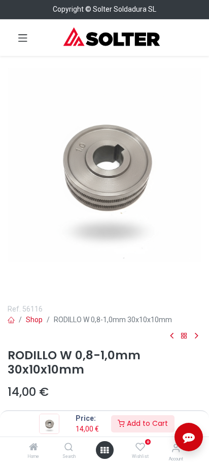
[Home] (33, 448)
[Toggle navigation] (23, 37)
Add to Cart (146, 423)
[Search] (69, 448)
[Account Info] (176, 448)
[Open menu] (104, 450)
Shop (34, 320)
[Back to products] (184, 336)
